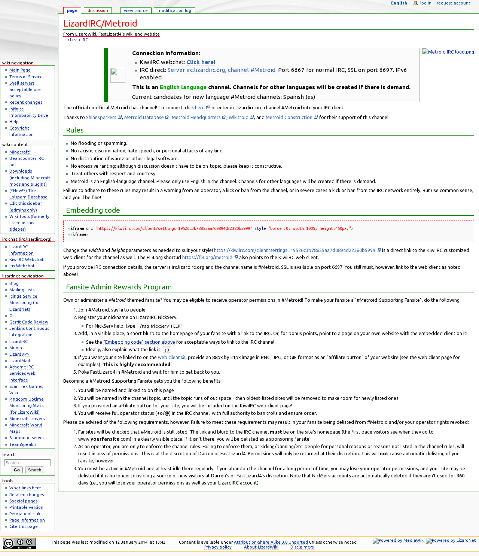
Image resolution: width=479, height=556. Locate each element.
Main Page (20, 69)
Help (14, 121)
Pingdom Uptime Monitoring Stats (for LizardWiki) (26, 405)
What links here (25, 487)
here (200, 107)
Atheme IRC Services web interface (22, 373)
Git (12, 315)
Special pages (23, 500)
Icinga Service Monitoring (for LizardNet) (24, 302)
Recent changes (25, 102)
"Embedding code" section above (139, 341)
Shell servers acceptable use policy (25, 89)
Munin (15, 347)
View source (136, 10)
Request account (453, 2)
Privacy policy (218, 546)
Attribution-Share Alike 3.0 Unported (271, 542)
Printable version (26, 507)
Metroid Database (144, 117)
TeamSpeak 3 (23, 444)
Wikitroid (238, 117)
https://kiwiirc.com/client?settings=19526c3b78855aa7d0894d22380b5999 (294, 250)
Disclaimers (302, 546)
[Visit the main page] (29, 29)
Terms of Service (26, 76)
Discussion (98, 10)
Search (9, 454)
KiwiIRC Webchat (26, 259)
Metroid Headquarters (196, 117)
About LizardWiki (261, 546)
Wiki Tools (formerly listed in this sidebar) (29, 222)
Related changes (26, 494)
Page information (27, 519)
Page (72, 10)
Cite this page (23, 526)
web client (169, 357)
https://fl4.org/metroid (207, 257)
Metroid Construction (289, 117)
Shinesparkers (101, 117)
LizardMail (19, 360)
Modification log (174, 10)
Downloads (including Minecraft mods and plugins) (30, 177)
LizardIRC (79, 39)
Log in (425, 2)
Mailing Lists (21, 289)
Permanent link (24, 513)
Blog (14, 283)
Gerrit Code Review (28, 321)
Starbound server (26, 437)
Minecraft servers (27, 418)
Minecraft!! (20, 151)
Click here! (200, 62)
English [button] (399, 2)
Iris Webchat (22, 265)
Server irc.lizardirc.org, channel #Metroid (221, 70)
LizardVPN (19, 354)
